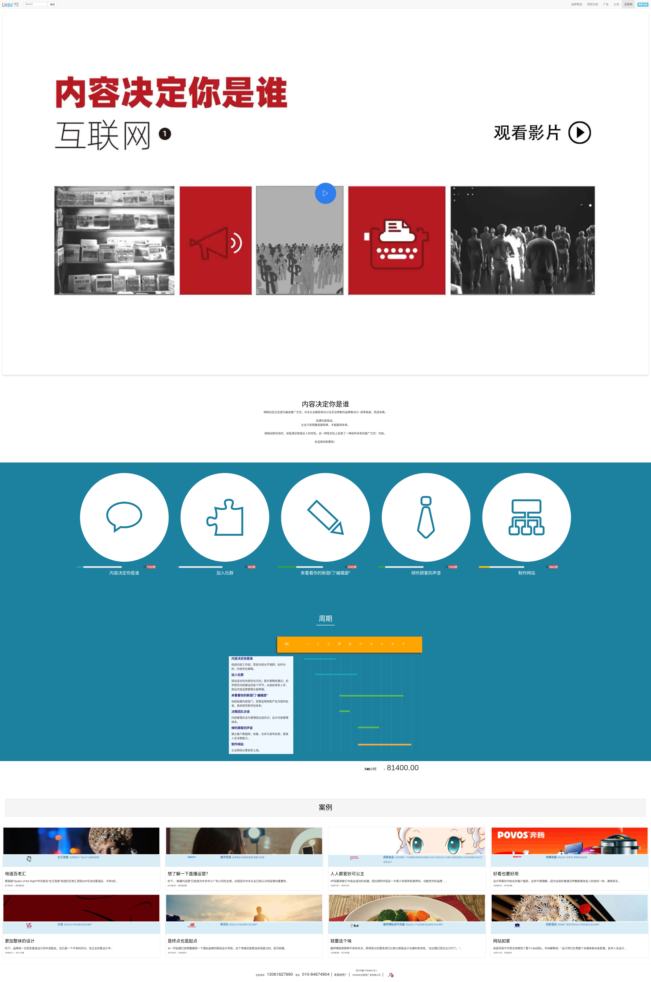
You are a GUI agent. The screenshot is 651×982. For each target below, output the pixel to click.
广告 (606, 4)
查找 (52, 4)
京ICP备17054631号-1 (366, 970)
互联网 (628, 4)
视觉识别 (592, 4)
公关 (616, 4)
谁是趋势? (340, 975)
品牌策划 (576, 4)
